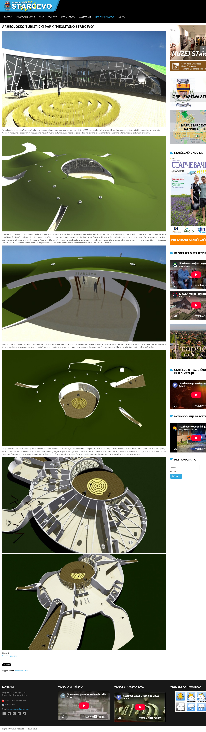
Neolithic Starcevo (9, 656)
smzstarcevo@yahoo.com (18, 709)
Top (202, 51)
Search (173, 471)
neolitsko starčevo (22, 670)
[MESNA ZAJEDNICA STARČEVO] (28, 6)
